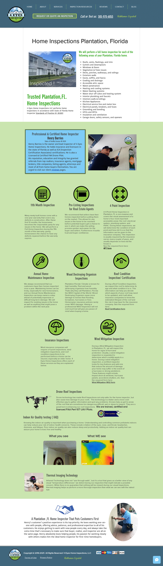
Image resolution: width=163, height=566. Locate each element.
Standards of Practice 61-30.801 (49, 113)
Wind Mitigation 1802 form (103, 382)
